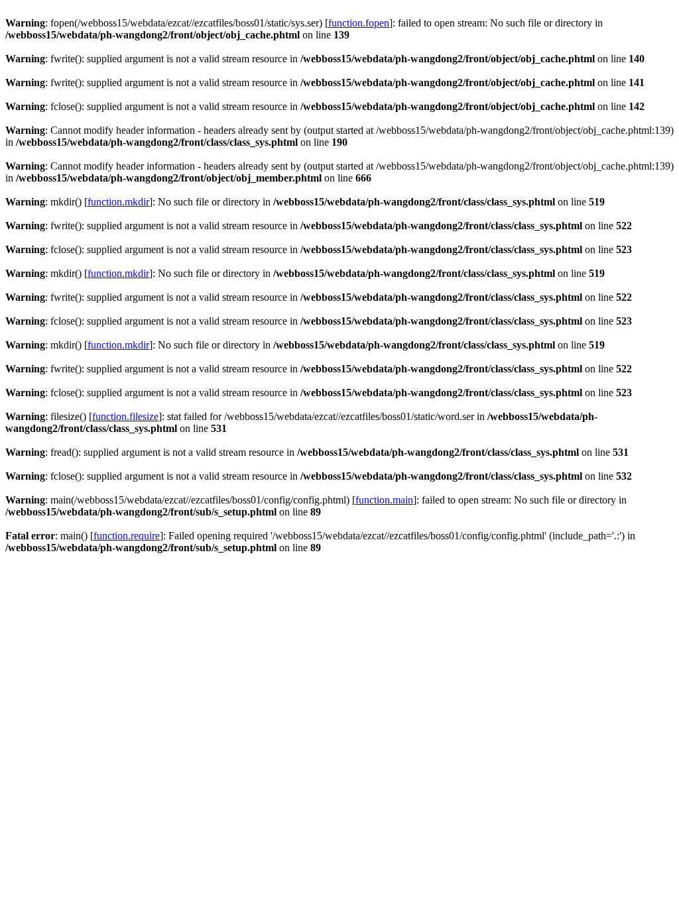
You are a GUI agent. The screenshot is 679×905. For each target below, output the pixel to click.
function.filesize (125, 416)
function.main (384, 500)
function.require (126, 535)
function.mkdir (118, 201)
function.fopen (358, 22)
